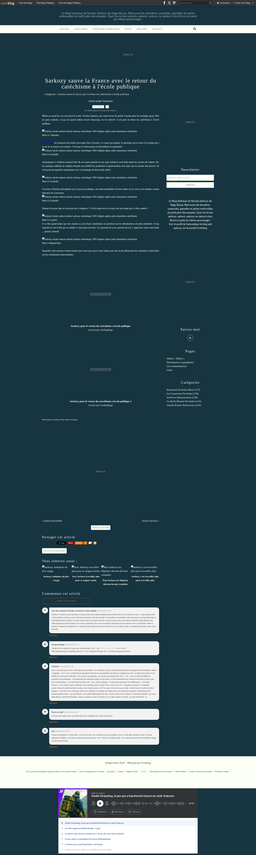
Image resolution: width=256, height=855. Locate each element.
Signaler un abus (132, 772)
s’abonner (101, 812)
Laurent (53, 220)
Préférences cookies (222, 772)
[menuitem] (64, 29)
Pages (128, 29)
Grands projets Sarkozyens (101, 101)
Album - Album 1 (176, 358)
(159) (183, 393)
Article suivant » (150, 520)
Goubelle (54, 154)
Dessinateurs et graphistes (180, 362)
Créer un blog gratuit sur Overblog (91, 772)
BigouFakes (55, 243)
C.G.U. (144, 772)
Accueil (64, 29)
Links (169, 370)
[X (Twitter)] (169, 3)
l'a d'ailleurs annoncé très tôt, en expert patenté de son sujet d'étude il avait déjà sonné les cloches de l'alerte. (104, 162)
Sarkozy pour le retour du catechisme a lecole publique (101, 326)
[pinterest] (174, 3)
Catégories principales (106, 29)
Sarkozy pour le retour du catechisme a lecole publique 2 (101, 401)
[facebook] (164, 3)
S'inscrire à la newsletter (54, 551)
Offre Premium (180, 772)
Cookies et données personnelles (200, 772)
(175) (183, 389)
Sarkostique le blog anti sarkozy (49, 772)
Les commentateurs (177, 366)
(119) (184, 401)
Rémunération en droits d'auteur (161, 772)
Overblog (146, 762)
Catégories (80, 29)
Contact (157, 29)
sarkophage (107, 329)
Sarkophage (47, 162)
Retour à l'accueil (101, 528)
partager (119, 812)
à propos (136, 812)
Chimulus (54, 135)
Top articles (111, 772)
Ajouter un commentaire (66, 601)
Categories (50, 94)
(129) (182, 397)
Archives (142, 29)
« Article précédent (52, 520)
